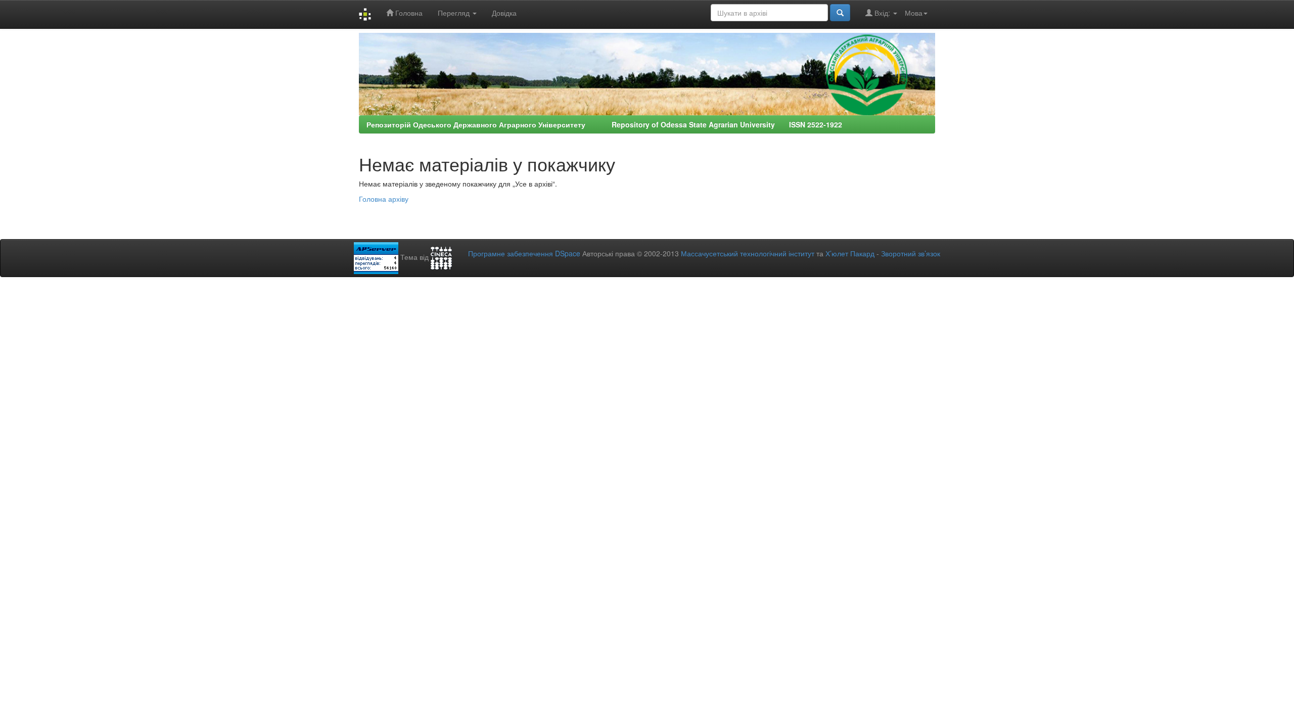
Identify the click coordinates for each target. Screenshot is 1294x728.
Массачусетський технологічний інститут (747, 253)
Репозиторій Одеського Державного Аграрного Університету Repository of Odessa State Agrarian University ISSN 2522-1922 (604, 124)
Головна (408, 13)
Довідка (504, 13)
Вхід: (882, 13)
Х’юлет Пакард (849, 253)
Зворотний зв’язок (910, 253)
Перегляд (455, 13)
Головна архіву (383, 199)
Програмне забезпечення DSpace (524, 253)
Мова (913, 13)
